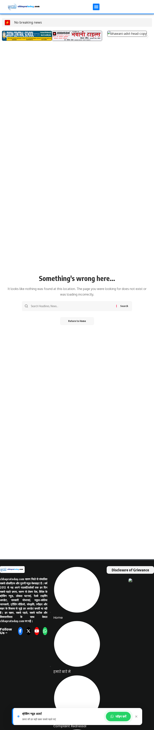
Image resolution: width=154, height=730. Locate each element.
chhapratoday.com (12, 579)
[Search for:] (72, 306)
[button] (96, 7)
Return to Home (77, 321)
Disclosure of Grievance (130, 570)
